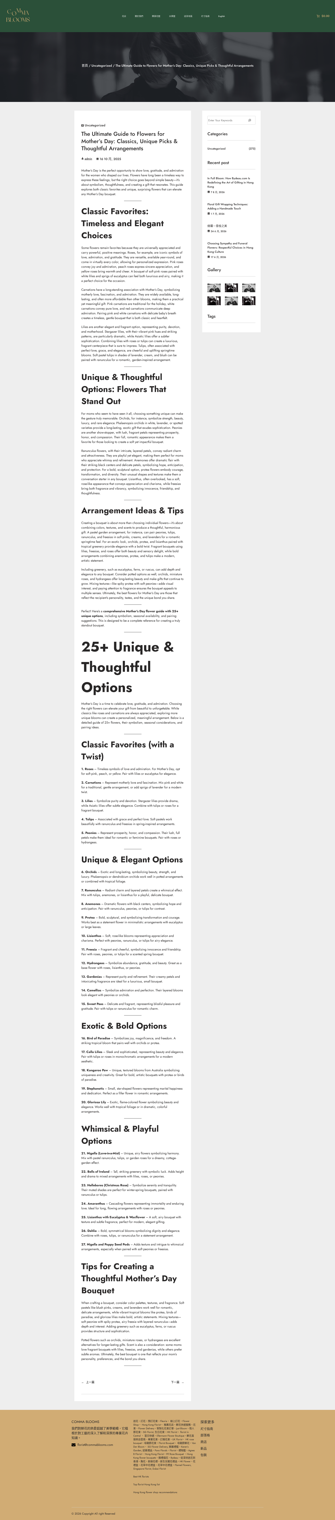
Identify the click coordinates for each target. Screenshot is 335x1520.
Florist (173, 1450)
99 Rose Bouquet (175, 1454)
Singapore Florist (142, 1468)
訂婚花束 (165, 1439)
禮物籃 (182, 1450)
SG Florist (148, 1432)
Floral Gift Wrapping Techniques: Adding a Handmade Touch (227, 206)
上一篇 (90, 1382)
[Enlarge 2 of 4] (233, 288)
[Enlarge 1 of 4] (216, 288)
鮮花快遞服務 (183, 1424)
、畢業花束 (152, 1439)
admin (88, 159)
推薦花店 (169, 1424)
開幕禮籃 (174, 1446)
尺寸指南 (206, 1429)
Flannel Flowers (183, 1465)
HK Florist (172, 1432)
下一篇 (175, 1382)
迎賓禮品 (147, 1450)
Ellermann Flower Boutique (170, 1435)
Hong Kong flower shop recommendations (155, 1492)
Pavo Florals (161, 1450)
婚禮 (160, 1457)
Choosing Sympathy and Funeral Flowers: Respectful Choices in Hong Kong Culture (230, 247)
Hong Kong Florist (151, 1424)
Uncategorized (101, 65)
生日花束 (160, 1432)
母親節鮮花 (183, 1443)
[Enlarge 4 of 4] (216, 301)
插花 (165, 1457)
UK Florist (177, 1439)
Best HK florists (141, 1476)
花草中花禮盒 (148, 1465)
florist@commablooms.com (95, 1445)
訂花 (143, 1421)
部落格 (205, 1435)
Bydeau (174, 1457)
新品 (203, 1448)
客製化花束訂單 (165, 1428)
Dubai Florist (159, 1468)
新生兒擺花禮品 (168, 1461)
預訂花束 (153, 1421)
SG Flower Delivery (158, 1446)
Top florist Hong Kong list (146, 1484)
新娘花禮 (153, 1461)
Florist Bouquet (166, 1443)
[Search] (249, 120)
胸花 (143, 1461)
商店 (203, 1442)
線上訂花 (175, 1421)
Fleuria (163, 1421)
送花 (135, 1421)
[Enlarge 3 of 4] (251, 288)
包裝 (203, 1455)
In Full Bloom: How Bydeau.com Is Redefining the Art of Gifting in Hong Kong (230, 182)
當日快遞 (149, 1435)
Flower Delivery (146, 1428)
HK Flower (185, 1461)
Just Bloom (181, 1428)
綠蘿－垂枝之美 (217, 226)
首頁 (85, 65)
